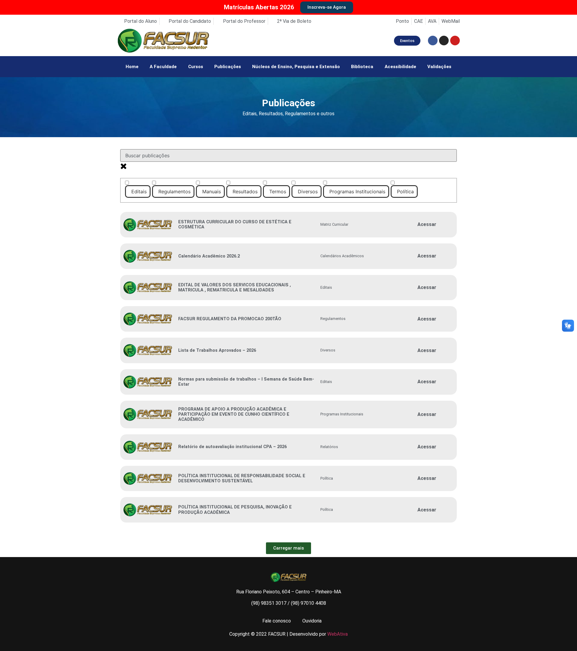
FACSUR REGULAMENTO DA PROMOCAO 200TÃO (229, 318)
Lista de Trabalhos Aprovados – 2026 (217, 350)
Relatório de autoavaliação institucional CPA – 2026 (232, 446)
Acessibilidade (400, 66)
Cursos (195, 66)
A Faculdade (163, 66)
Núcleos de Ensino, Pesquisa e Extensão (296, 66)
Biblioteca (362, 66)
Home (132, 66)
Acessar (426, 224)
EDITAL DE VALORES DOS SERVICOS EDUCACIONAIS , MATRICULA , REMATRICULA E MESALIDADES (234, 287)
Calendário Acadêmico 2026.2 (209, 256)
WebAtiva (337, 634)
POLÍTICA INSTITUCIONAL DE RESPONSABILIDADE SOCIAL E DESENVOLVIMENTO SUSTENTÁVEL (241, 478)
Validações (439, 66)
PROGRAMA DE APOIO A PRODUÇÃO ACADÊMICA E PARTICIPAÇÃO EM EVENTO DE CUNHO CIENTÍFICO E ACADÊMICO (233, 414)
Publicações (227, 66)
